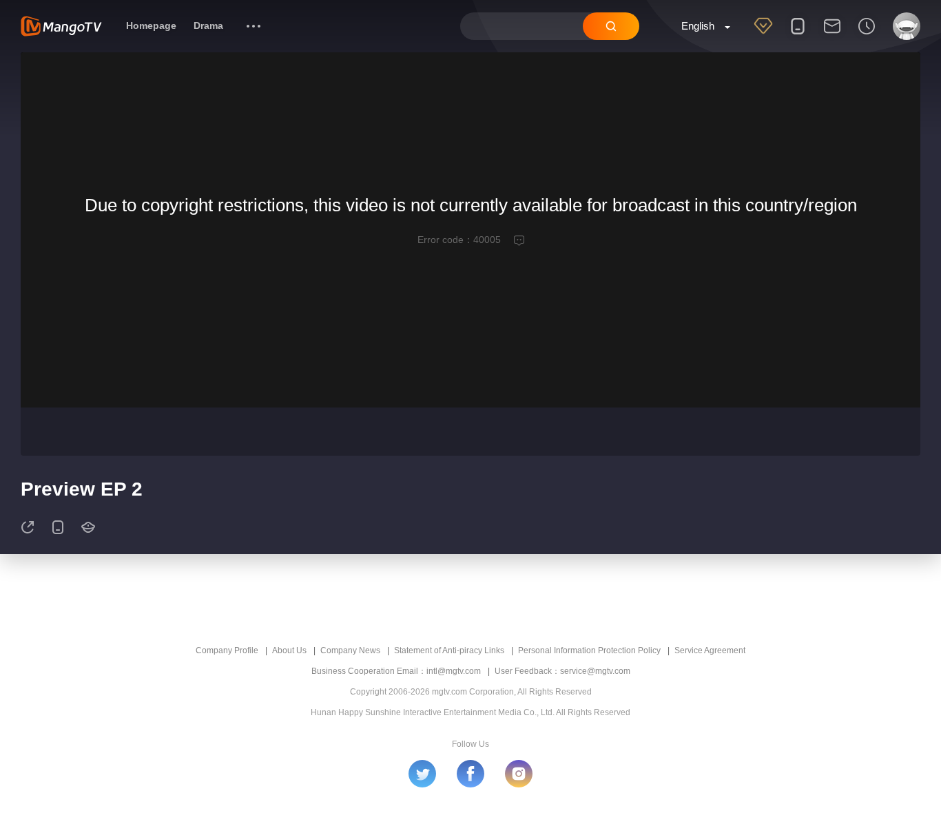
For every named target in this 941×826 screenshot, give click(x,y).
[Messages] (832, 35)
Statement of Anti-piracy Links (449, 650)
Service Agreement (709, 650)
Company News (350, 650)
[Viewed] (866, 35)
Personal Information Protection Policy (589, 650)
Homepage (151, 25)
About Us (289, 650)
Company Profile (227, 650)
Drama (208, 25)
